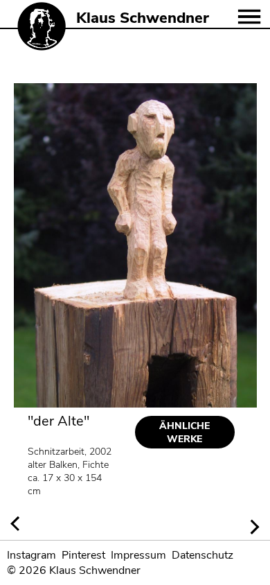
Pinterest (83, 555)
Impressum (138, 555)
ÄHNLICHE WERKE (184, 432)
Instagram (31, 555)
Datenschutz (202, 555)
